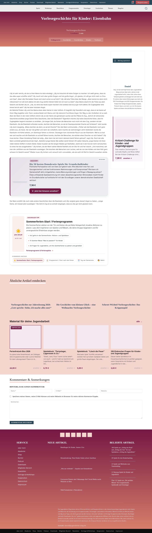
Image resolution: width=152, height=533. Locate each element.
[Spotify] (84, 435)
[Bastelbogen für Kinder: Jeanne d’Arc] (53, 450)
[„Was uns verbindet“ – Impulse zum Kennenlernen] (53, 471)
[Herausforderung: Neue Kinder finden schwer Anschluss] (53, 461)
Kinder (88, 40)
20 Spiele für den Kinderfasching (121, 458)
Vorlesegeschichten (76, 30)
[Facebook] (62, 435)
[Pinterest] (73, 435)
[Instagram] (68, 435)
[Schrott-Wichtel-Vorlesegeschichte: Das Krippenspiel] (121, 293)
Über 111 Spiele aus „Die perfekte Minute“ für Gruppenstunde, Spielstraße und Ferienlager (122, 483)
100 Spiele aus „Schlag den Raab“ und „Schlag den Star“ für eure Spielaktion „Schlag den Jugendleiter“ (123, 450)
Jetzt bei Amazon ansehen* (47, 191)
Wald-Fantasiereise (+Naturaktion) (71, 490)
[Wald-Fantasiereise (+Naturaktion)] (53, 493)
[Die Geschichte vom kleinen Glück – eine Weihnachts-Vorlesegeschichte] (76, 293)
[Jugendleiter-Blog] (11, 8)
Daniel (128, 86)
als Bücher (131, 108)
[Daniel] (128, 75)
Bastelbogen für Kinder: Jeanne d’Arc (72, 447)
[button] (146, 8)
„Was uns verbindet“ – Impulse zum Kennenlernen (76, 469)
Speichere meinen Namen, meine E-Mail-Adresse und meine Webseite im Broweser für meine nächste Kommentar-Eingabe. (55, 396)
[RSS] (79, 435)
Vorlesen (97, 40)
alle (139, 321)
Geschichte (67, 40)
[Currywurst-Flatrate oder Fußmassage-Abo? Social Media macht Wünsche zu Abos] (53, 482)
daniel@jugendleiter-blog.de (75, 525)
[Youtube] (89, 435)
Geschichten (78, 40)
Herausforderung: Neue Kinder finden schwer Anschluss (78, 458)
